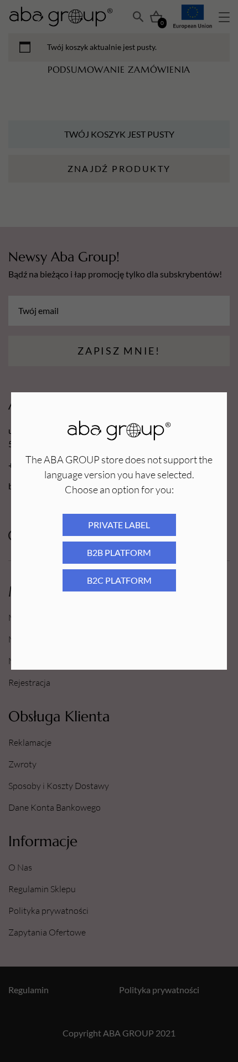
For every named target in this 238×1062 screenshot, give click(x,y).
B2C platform (119, 580)
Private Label (119, 524)
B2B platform (119, 552)
